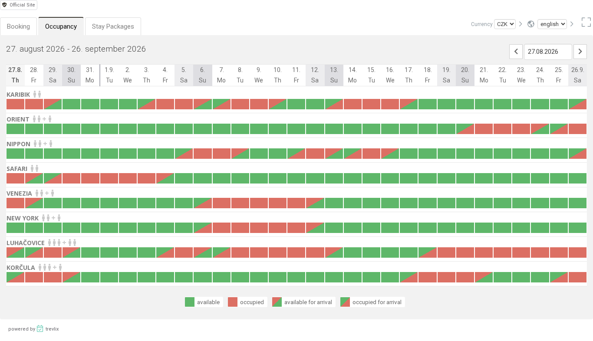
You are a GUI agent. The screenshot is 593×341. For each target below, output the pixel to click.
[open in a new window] (585, 24)
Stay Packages (113, 26)
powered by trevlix (33, 329)
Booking (18, 26)
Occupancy (61, 26)
